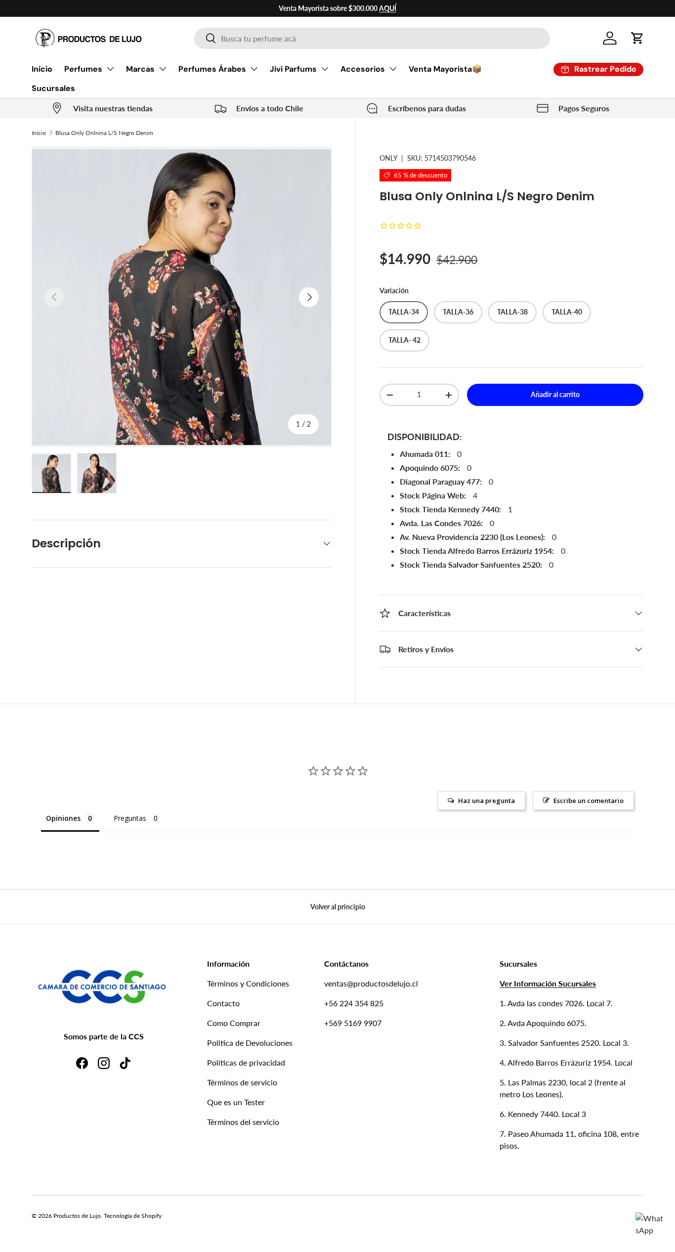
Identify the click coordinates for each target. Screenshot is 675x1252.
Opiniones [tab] (63, 818)
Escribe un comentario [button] (588, 800)
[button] (637, 38)
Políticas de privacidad (246, 1062)
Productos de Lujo (77, 1215)
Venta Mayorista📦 (445, 69)
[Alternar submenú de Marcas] (163, 69)
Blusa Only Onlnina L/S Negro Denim (104, 132)
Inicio (42, 69)
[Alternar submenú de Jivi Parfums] (325, 69)
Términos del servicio (243, 1121)
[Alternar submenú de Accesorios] (393, 69)
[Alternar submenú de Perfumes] (110, 69)
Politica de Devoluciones (250, 1042)
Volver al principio (337, 906)
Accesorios (362, 69)
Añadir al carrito (555, 394)
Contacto (223, 1003)
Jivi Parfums (293, 69)
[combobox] (372, 38)
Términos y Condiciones (248, 983)
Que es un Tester (236, 1102)
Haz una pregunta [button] (486, 800)
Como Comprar (233, 1023)
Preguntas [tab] (130, 818)
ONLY (388, 158)
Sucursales (53, 88)
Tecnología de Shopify (133, 1215)
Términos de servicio (242, 1082)
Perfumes (83, 69)
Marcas (140, 69)
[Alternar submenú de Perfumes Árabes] (254, 69)
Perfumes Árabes (212, 69)
